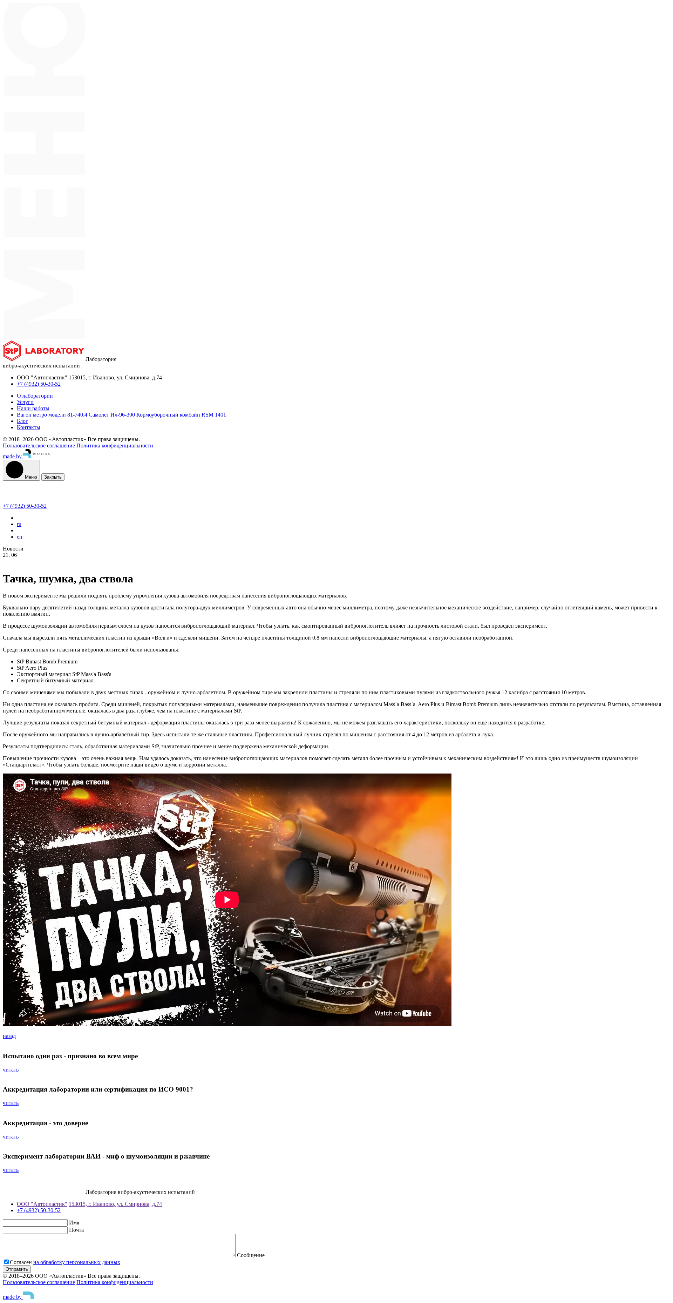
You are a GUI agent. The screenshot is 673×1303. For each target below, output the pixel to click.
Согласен (21, 1262)
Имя (74, 1223)
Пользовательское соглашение (39, 445)
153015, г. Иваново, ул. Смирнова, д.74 (115, 1204)
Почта (76, 1230)
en (19, 537)
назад (9, 1036)
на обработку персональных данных (76, 1262)
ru (19, 524)
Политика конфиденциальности (114, 445)
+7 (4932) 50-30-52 (39, 384)
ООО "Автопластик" (42, 1204)
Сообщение (251, 1255)
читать (11, 1070)
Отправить (17, 1269)
